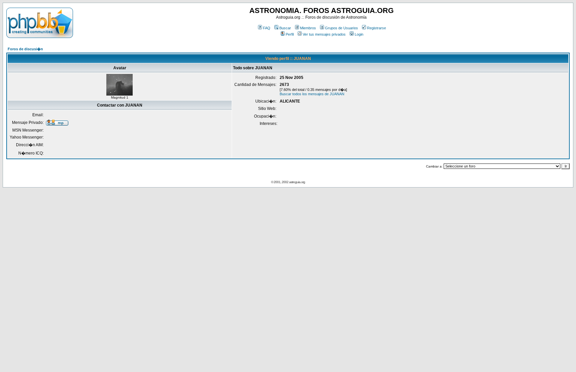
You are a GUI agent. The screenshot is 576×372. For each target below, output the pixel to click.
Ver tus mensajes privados (324, 34)
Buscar (285, 28)
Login (359, 34)
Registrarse (376, 28)
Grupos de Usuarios (341, 28)
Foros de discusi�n (25, 49)
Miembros (308, 28)
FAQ (266, 28)
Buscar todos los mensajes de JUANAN (312, 94)
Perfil (290, 34)
